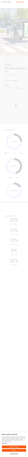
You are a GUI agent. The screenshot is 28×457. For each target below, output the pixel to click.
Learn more (4, 443)
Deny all (14, 450)
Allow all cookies (14, 447)
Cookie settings (14, 453)
